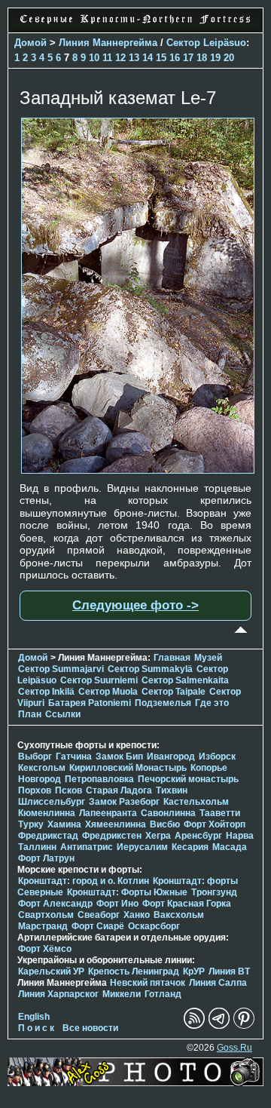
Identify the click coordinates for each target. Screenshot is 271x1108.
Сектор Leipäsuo (206, 42)
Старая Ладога (119, 790)
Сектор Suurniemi (99, 680)
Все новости (90, 1028)
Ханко (136, 915)
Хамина (64, 824)
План (29, 714)
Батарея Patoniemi (89, 703)
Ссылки (63, 714)
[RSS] (194, 1026)
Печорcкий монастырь (188, 779)
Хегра (158, 835)
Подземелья (163, 703)
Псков (68, 790)
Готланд (163, 994)
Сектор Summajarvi (61, 669)
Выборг (35, 756)
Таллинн (37, 847)
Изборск (217, 756)
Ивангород (171, 756)
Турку (31, 824)
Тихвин (171, 790)
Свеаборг (99, 915)
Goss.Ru (234, 1047)
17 (188, 57)
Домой (30, 42)
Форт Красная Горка (186, 903)
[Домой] (135, 24)
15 (161, 57)
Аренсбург (198, 835)
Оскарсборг (154, 926)
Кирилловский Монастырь (128, 768)
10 (94, 57)
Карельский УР (51, 971)
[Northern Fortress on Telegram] (219, 1026)
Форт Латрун (46, 858)
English (34, 1016)
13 (134, 57)
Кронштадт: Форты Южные (127, 892)
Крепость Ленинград (133, 971)
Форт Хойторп (214, 824)
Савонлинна (168, 813)
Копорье (208, 768)
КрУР (194, 971)
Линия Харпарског (58, 994)
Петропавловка (99, 779)
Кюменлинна (46, 813)
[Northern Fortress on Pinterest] (243, 1026)
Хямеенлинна (115, 824)
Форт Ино (117, 903)
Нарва (240, 835)
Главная (172, 657)
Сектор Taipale (174, 691)
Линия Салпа (218, 983)
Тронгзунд (214, 892)
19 (215, 57)
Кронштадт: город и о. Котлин (83, 881)
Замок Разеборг (124, 801)
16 (174, 57)
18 (201, 57)
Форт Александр (55, 903)
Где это (212, 703)
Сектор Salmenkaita (185, 680)
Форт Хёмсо (45, 949)
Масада (229, 847)
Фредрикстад (48, 835)
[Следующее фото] (138, 470)
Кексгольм (41, 768)
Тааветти (219, 813)
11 (107, 57)
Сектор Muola (108, 691)
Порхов (34, 790)
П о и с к (36, 1028)
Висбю (165, 824)
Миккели (121, 994)
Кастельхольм (196, 801)
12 (120, 57)
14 (147, 57)
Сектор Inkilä (46, 691)
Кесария (190, 847)
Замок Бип (119, 756)
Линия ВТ (229, 971)
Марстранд (43, 926)
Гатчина (74, 756)
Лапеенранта (108, 813)
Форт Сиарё (98, 926)
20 (229, 57)
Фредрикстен (112, 835)
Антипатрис (86, 847)
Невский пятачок (147, 983)
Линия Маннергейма (108, 42)
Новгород (39, 779)
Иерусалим (142, 847)
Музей (208, 657)
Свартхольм (46, 915)
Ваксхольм (179, 915)
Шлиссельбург (51, 801)
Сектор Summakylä (150, 669)
